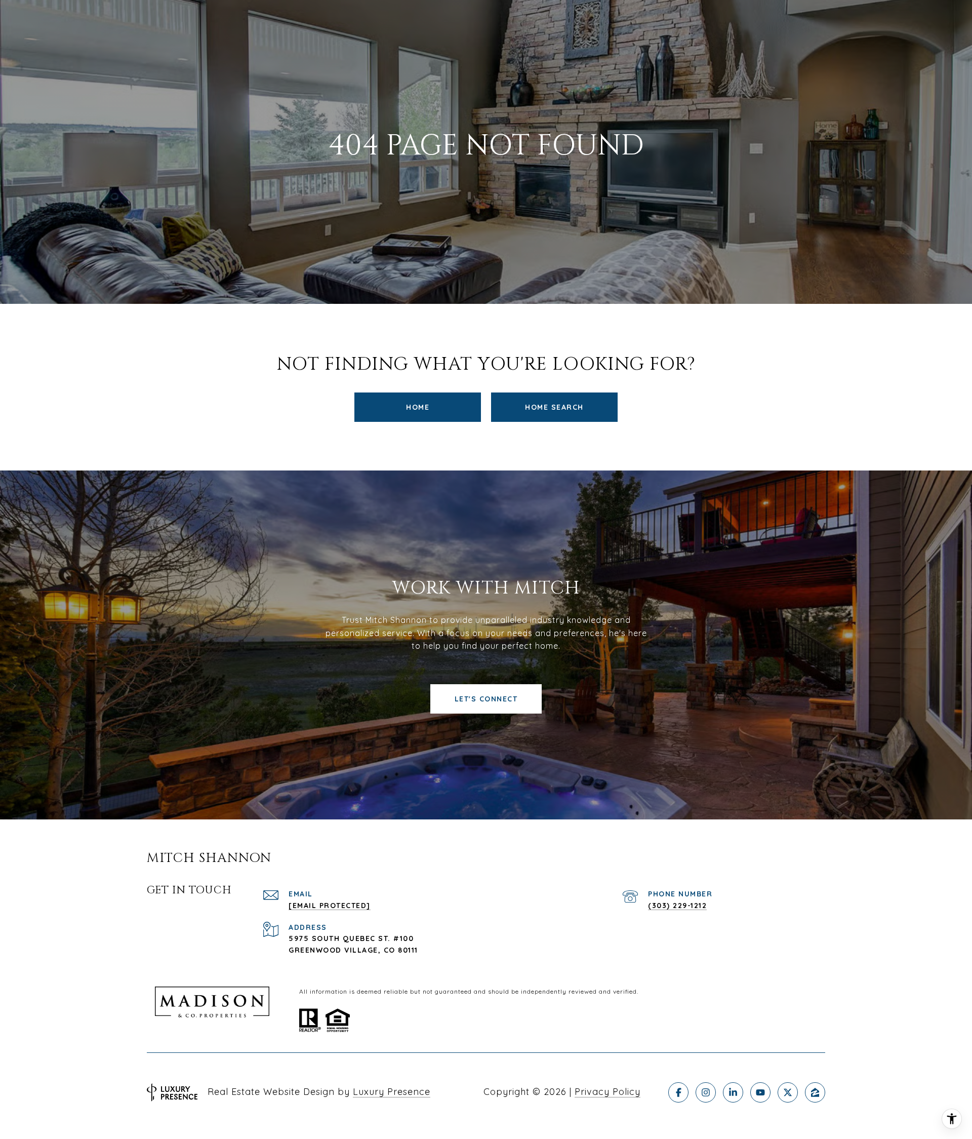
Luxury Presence (391, 1091)
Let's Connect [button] (486, 698)
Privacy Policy (607, 1091)
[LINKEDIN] (733, 1092)
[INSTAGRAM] (706, 1092)
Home (417, 407)
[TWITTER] (788, 1092)
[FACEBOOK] (678, 1092)
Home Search (554, 407)
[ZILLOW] (815, 1092)
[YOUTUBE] (760, 1092)
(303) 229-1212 (677, 905)
